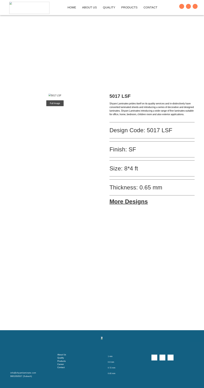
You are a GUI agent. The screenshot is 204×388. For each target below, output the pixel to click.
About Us (89, 7)
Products (129, 7)
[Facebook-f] (181, 6)
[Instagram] (188, 6)
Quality (109, 7)
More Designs (128, 201)
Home (72, 7)
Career (60, 364)
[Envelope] (195, 6)
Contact (150, 7)
